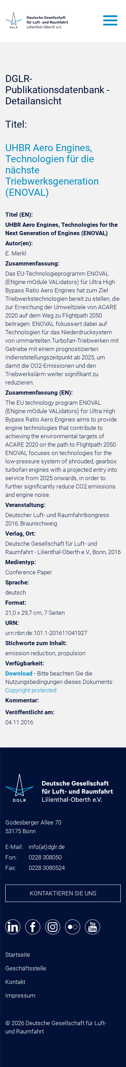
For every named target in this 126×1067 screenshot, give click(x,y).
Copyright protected (30, 690)
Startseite (17, 954)
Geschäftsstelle (25, 968)
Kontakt (15, 981)
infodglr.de (47, 846)
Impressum (20, 995)
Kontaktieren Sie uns (63, 893)
